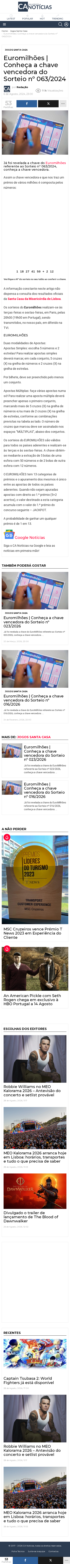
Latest (11, 18)
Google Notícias (30, 537)
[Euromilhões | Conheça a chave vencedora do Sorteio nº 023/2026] (35, 590)
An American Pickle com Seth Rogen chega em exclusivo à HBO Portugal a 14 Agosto (32, 999)
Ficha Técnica (18, 1551)
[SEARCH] (60, 24)
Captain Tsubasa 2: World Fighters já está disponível (29, 1380)
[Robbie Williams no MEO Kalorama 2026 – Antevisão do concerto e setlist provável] (35, 1059)
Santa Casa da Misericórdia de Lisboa (34, 299)
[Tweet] (50, 1560)
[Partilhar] (25, 1560)
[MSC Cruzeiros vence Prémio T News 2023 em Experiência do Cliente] (35, 879)
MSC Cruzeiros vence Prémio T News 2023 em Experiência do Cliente (33, 933)
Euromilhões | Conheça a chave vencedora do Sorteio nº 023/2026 (34, 622)
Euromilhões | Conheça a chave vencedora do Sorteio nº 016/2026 (34, 700)
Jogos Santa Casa (16, 613)
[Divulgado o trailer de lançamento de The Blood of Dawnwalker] (35, 1191)
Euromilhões (56, 163)
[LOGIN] (66, 24)
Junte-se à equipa (36, 1551)
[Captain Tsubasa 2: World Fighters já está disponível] (35, 1356)
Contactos (53, 1551)
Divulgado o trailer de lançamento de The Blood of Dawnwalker (31, 1217)
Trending (57, 18)
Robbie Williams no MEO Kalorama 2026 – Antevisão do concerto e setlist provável (32, 1090)
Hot (42, 18)
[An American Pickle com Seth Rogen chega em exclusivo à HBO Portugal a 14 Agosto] (35, 969)
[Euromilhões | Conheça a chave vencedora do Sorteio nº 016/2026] (35, 669)
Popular (27, 18)
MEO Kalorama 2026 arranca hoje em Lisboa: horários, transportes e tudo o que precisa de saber (35, 1157)
